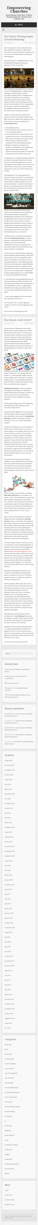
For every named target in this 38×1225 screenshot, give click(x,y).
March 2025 (8, 789)
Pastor (7, 1140)
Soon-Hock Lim (9, 714)
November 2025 (9, 770)
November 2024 (9, 794)
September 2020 (10, 856)
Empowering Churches (19, 9)
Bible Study (8, 1044)
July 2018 (7, 937)
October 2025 (9, 775)
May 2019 (8, 899)
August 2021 (8, 832)
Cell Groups (8, 1054)
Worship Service (9, 1169)
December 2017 (9, 961)
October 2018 (9, 923)
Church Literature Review (12, 1092)
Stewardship (8, 1159)
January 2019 (9, 918)
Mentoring (8, 1130)
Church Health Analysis (11, 1087)
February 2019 (9, 913)
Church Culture (9, 1068)
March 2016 (8, 994)
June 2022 (8, 813)
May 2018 (8, 947)
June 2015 (8, 1028)
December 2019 (9, 884)
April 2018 (8, 951)
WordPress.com (9, 1218)
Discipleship (8, 1116)
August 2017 (8, 970)
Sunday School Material (12, 1164)
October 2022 (9, 808)
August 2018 (8, 932)
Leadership (8, 1126)
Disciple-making (9, 1111)
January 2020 (9, 880)
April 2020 (8, 870)
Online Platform (9, 1135)
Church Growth (9, 1078)
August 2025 (8, 779)
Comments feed (9, 1200)
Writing (7, 1173)
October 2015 (9, 1013)
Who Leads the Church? (12, 683)
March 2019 (8, 908)
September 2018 (10, 927)
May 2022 (8, 818)
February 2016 (9, 999)
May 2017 (8, 980)
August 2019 (8, 889)
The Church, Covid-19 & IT (17, 320)
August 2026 (8, 760)
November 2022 (9, 803)
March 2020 (8, 875)
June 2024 (8, 798)
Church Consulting (10, 1064)
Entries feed (8, 1195)
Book (6, 1049)
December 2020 (9, 846)
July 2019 (7, 894)
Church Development (11, 1073)
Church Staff (8, 1102)
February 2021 (9, 837)
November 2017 (9, 966)
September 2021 (10, 827)
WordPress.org (9, 1204)
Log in (6, 1190)
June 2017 (8, 975)
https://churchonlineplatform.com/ (20, 551)
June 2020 (8, 865)
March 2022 (8, 822)
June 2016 (8, 989)
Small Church (9, 1149)
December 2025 (9, 765)
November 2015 (9, 1009)
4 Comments (30, 42)
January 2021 (9, 841)
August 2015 (8, 1023)
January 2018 (9, 956)
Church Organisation (11, 1097)
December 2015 (9, 1004)
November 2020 (9, 851)
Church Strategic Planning (12, 1106)
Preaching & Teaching (11, 1145)
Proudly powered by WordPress (13, 1216)
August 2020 (8, 861)
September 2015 (10, 1018)
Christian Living (9, 1059)
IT (5, 1121)
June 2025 (8, 784)
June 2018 (8, 942)
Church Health (9, 1083)
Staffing (7, 1154)
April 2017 (8, 985)
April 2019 (8, 904)
